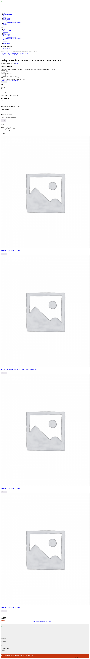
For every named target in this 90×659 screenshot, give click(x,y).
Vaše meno (3, 70)
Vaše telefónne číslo (5, 73)
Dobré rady (5, 15)
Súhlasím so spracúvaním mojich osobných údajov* (13, 79)
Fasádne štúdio (6, 18)
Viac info (4, 254)
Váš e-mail (3, 72)
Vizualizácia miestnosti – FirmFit (13, 22)
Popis (4, 120)
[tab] (3, 120)
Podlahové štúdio (7, 19)
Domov (2, 51)
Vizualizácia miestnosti (11, 20)
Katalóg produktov (7, 14)
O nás (4, 23)
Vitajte (4, 13)
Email (2, 618)
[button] (45, 27)
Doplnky (7, 51)
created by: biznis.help (28, 655)
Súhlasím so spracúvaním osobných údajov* (10, 77)
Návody (5, 17)
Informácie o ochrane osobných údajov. (9, 80)
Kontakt (5, 24)
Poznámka (3, 76)
